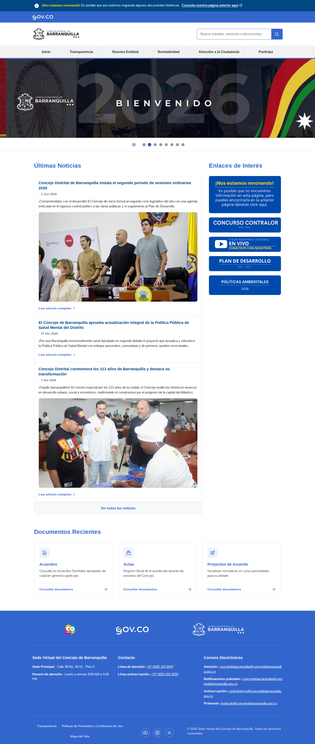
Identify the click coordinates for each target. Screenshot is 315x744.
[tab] (144, 144)
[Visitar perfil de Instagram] (157, 733)
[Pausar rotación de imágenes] (133, 144)
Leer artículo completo (55, 308)
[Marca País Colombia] (70, 629)
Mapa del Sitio (80, 736)
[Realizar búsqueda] (276, 34)
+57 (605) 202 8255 (164, 674)
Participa (266, 52)
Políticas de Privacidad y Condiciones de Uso (92, 726)
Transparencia (81, 52)
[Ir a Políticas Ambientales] (245, 285)
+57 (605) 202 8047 (160, 666)
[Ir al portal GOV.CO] (42, 17)
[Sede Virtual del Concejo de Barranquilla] (219, 629)
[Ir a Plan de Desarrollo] (245, 263)
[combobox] (234, 34)
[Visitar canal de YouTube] (145, 733)
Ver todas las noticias (118, 508)
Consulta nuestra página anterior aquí (210, 5)
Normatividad (169, 52)
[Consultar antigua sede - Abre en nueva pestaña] (245, 194)
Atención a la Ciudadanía (219, 52)
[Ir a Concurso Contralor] (245, 224)
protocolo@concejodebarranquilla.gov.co (248, 703)
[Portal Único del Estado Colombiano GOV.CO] (132, 629)
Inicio (46, 52)
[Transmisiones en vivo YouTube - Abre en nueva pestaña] (245, 244)
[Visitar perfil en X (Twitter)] (169, 733)
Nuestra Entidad (125, 52)
